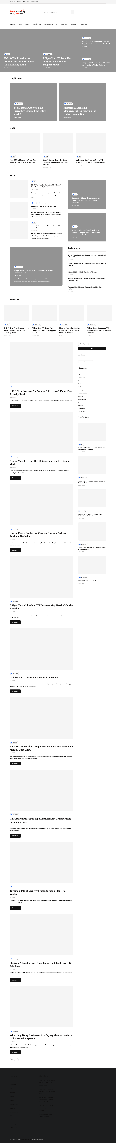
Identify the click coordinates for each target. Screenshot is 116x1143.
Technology (73, 24)
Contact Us (12, 1)
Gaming (80, 390)
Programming (48, 24)
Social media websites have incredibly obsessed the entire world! (30, 110)
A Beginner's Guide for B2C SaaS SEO (43, 206)
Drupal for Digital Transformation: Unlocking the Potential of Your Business (86, 200)
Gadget (27, 24)
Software (64, 24)
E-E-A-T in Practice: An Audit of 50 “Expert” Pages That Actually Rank (19, 61)
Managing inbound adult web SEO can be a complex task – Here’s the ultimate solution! (86, 232)
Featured (80, 383)
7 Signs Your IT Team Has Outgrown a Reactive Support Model (57, 61)
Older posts (14, 1059)
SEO (57, 24)
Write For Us (26, 1)
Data (20, 24)
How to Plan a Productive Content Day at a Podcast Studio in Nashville (69, 330)
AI (79, 374)
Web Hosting (83, 24)
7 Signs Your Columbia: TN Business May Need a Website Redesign (99, 330)
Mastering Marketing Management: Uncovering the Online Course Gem (80, 110)
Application (13, 24)
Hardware (81, 396)
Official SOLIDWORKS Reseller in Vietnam (82, 272)
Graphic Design (36, 24)
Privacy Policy (34, 1)
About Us (19, 1)
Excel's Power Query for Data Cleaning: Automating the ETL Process (55, 162)
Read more (15, 405)
